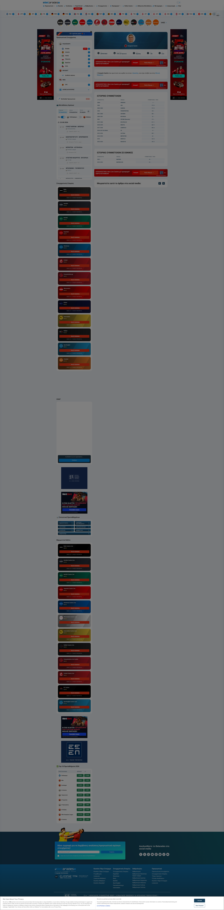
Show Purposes (200, 905)
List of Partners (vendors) (103, 905)
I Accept (199, 900)
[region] (112, 903)
